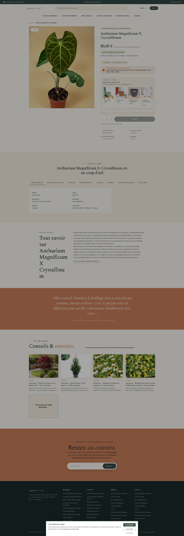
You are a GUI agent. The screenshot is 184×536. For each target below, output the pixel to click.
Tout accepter (129, 525)
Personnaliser (129, 533)
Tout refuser (129, 529)
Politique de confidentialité (71, 529)
